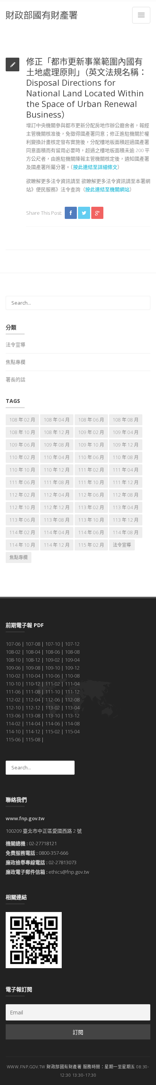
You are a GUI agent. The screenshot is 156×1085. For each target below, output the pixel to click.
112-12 (32, 707)
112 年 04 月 (57, 495)
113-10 (52, 715)
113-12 (72, 715)
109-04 (72, 659)
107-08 (32, 643)
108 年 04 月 (57, 420)
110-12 (32, 683)
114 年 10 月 (22, 545)
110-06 (52, 675)
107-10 (52, 643)
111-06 (13, 691)
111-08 (32, 691)
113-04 (72, 707)
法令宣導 (15, 344)
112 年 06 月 (91, 495)
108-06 (52, 651)
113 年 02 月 (91, 507)
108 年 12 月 (57, 432)
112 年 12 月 (57, 507)
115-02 (52, 731)
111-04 (72, 683)
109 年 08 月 (57, 445)
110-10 (13, 683)
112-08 (72, 699)
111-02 (52, 683)
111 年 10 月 (91, 482)
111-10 (52, 691)
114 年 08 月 (126, 532)
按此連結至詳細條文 (95, 167)
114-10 (13, 731)
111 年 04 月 (126, 470)
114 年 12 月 (57, 545)
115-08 (32, 739)
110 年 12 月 (57, 470)
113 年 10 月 (91, 520)
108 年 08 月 (126, 420)
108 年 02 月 (22, 420)
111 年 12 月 (126, 482)
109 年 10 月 (91, 445)
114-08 (72, 723)
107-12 (72, 643)
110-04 (32, 675)
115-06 (13, 739)
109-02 (52, 659)
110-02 (13, 675)
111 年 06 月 (22, 482)
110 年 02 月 (22, 457)
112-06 (52, 699)
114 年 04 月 (57, 532)
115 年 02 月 (91, 545)
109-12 (72, 667)
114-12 (32, 731)
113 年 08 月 (57, 520)
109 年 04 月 (126, 432)
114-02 (13, 723)
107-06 (13, 643)
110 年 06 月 (91, 457)
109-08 (32, 667)
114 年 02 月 (22, 532)
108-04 (32, 651)
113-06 (13, 715)
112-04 (32, 699)
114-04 (32, 723)
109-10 (52, 667)
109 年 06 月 (22, 445)
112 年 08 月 (126, 495)
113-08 (32, 715)
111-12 (72, 691)
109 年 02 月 (91, 432)
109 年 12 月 (126, 445)
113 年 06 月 (22, 520)
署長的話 (15, 379)
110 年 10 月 (22, 470)
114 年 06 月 (91, 532)
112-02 (13, 699)
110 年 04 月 (57, 457)
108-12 (32, 659)
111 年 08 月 (57, 482)
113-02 (52, 707)
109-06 (13, 667)
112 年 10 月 (22, 507)
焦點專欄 (15, 362)
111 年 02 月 (91, 470)
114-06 (52, 723)
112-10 (13, 707)
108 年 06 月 (91, 420)
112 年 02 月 (22, 495)
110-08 (72, 675)
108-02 (13, 651)
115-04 (72, 731)
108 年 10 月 (22, 432)
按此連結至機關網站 (107, 189)
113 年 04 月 (126, 507)
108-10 (13, 659)
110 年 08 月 (126, 457)
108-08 (72, 651)
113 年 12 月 (126, 520)
